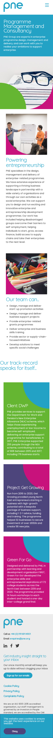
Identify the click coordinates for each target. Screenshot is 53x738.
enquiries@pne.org (20, 638)
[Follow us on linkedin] (5, 646)
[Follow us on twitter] (17, 646)
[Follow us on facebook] (11, 646)
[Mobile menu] (46, 5)
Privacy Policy (11, 691)
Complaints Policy (14, 696)
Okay (15, 731)
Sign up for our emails (18, 675)
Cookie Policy (11, 686)
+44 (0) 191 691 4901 (21, 633)
